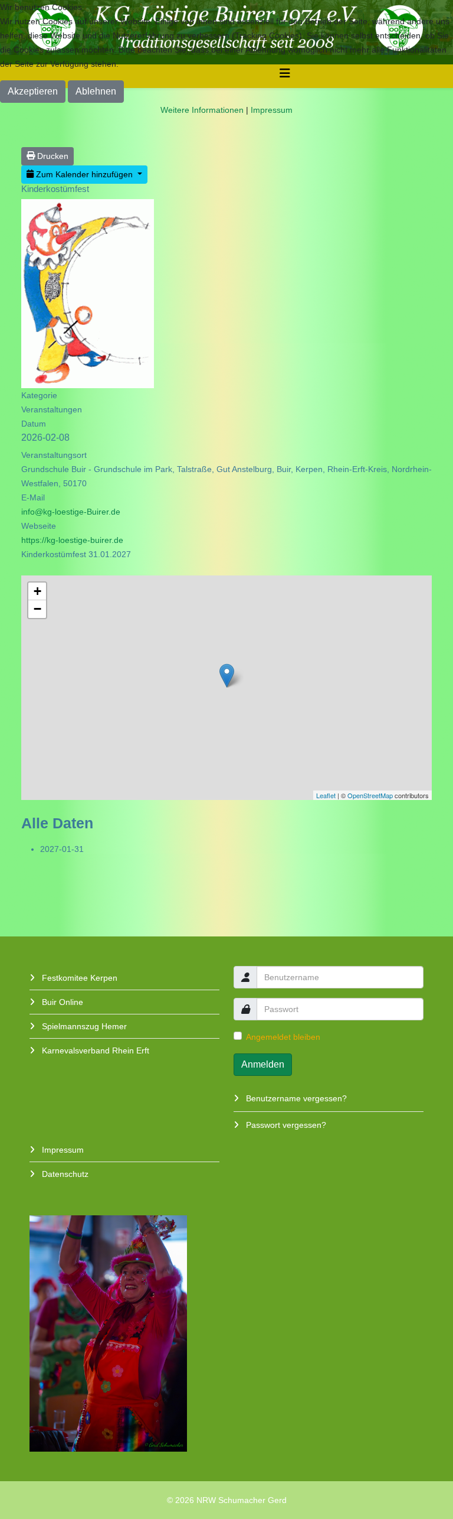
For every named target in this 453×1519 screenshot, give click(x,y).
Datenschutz (64, 1174)
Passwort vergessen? (285, 1125)
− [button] (37, 608)
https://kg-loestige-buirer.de (72, 540)
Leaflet (326, 795)
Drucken (51, 156)
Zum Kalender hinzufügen (84, 174)
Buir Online (61, 1002)
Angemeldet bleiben (283, 1037)
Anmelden (262, 1064)
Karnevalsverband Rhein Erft (94, 1050)
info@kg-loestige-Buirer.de (70, 511)
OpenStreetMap (370, 795)
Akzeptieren (33, 91)
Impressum (62, 1149)
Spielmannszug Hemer (83, 1026)
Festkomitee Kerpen (78, 978)
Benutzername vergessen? (295, 1098)
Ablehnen (96, 91)
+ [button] (37, 591)
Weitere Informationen (202, 110)
